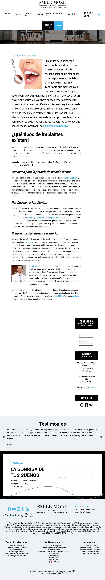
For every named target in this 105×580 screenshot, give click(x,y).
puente (30, 218)
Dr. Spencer (34, 266)
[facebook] (9, 510)
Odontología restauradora (16, 556)
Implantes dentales (16, 550)
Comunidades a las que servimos (54, 548)
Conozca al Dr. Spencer (54, 546)
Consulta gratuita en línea (90, 552)
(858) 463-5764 (89, 387)
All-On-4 (29, 242)
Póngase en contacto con (90, 554)
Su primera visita (90, 546)
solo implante (72, 178)
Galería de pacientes (54, 554)
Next (101, 437)
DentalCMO (67, 571)
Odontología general (16, 552)
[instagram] (18, 510)
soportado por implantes (47, 218)
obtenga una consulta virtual (48, 26)
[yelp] (23, 510)
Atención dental (30, 35)
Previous (4, 437)
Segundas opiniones (54, 556)
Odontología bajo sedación (16, 548)
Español (56, 562)
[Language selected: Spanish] (76, 14)
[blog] (27, 510)
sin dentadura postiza (55, 125)
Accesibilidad (54, 558)
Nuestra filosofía (54, 550)
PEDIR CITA (59, 26)
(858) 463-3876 (59, 296)
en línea (75, 296)
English (55, 560)
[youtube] (14, 510)
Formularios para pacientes (90, 548)
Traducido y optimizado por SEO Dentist (52, 573)
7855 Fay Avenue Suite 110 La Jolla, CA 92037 (86, 379)
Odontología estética (16, 546)
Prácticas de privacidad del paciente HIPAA (54, 552)
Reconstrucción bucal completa (16, 554)
